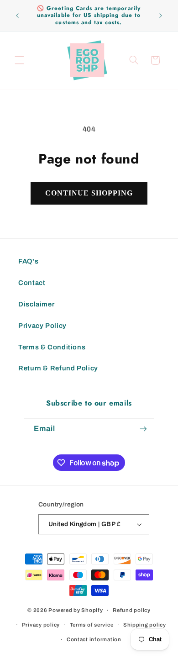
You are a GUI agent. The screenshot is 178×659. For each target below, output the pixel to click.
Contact (31, 282)
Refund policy (132, 610)
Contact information (94, 639)
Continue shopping (89, 193)
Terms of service (92, 624)
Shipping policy (144, 624)
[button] (19, 60)
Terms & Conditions (51, 347)
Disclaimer (36, 304)
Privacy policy (41, 624)
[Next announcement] (161, 15)
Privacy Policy (42, 325)
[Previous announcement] (17, 15)
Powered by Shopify (75, 610)
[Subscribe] (143, 429)
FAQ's (28, 261)
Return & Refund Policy (58, 368)
